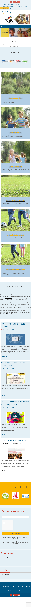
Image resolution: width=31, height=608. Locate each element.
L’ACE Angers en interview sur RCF (15, 442)
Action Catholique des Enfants (10, 12)
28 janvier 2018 (6, 333)
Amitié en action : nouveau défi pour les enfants (14, 367)
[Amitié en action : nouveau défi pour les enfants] (15, 381)
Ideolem (22, 590)
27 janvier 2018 (6, 372)
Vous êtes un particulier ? (6, 564)
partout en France (8, 301)
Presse (19, 446)
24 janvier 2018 (6, 410)
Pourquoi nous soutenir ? (6, 562)
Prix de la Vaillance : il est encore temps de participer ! (15, 406)
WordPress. (21, 592)
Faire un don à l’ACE (5, 559)
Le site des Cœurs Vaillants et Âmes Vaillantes (11, 579)
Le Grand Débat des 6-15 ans (7, 577)
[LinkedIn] (19, 2)
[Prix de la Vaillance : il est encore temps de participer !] (15, 419)
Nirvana (16, 592)
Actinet (18, 4)
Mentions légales (20, 588)
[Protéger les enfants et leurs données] (15, 342)
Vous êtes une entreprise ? (6, 566)
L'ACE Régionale (14, 446)
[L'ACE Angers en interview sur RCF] (15, 455)
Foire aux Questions (22, 6)
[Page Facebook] (11, 2)
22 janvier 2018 (6, 446)
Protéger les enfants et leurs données (13, 328)
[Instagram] (17, 2)
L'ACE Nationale (14, 333)
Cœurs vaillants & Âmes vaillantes (8, 6)
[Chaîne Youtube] (14, 2)
